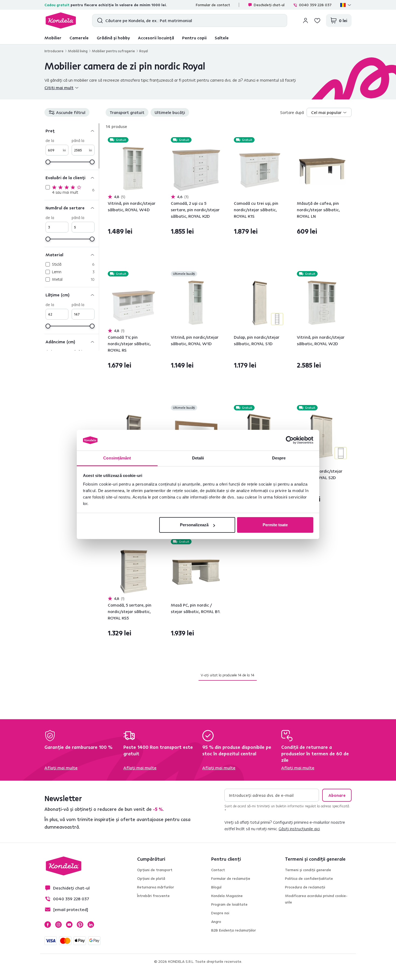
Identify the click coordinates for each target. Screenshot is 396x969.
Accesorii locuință (156, 37)
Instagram (58, 924)
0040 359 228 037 (315, 5)
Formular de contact (213, 5)
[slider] (48, 162)
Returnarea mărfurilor (155, 887)
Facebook (47, 924)
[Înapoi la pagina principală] (60, 20)
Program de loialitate (229, 904)
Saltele (222, 37)
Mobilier (52, 37)
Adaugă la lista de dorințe (155, 140)
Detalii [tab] (198, 458)
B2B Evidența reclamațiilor (233, 930)
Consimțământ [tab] (117, 458)
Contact (218, 869)
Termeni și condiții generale (308, 869)
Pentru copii (194, 37)
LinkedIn (91, 924)
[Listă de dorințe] (317, 20)
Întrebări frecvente (153, 895)
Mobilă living (78, 51)
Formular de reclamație (230, 878)
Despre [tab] (279, 458)
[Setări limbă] (346, 5)
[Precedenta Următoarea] (133, 169)
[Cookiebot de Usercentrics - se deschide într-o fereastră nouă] (289, 440)
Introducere (54, 51)
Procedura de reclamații (305, 887)
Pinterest (80, 924)
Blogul (216, 887)
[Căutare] (98, 20)
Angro (216, 921)
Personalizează (194, 524)
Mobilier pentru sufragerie (113, 51)
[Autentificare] (305, 20)
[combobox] (329, 112)
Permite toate (275, 524)
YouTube (69, 924)
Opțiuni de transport (154, 869)
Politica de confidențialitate (309, 878)
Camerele (79, 37)
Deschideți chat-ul (269, 5)
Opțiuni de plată (151, 878)
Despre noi (220, 913)
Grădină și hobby (113, 37)
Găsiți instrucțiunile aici (299, 828)
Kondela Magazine (227, 895)
